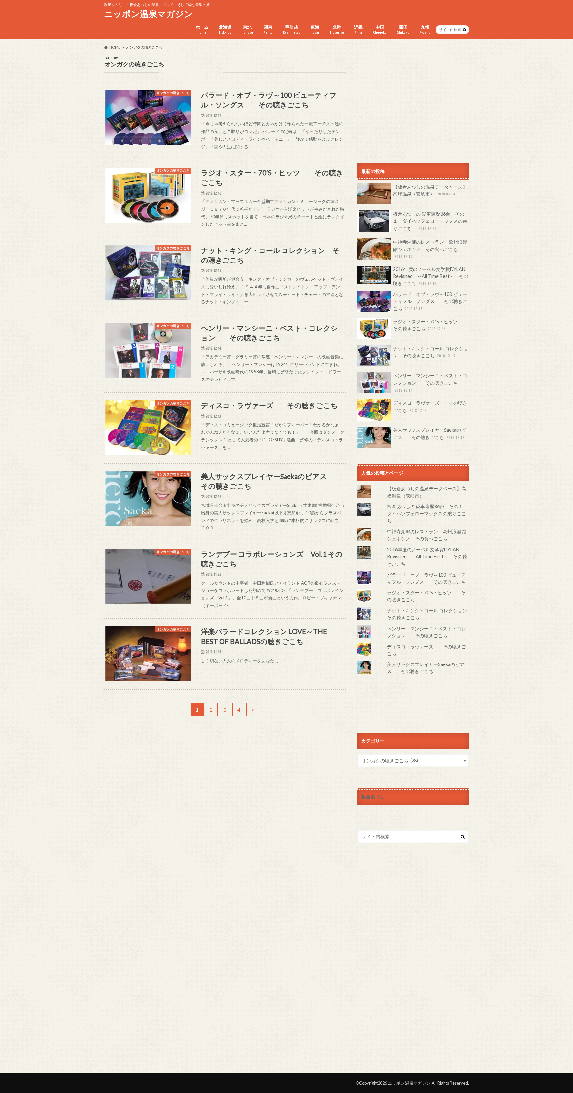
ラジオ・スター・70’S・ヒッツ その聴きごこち (430, 325)
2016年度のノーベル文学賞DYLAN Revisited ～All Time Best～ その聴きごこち (430, 276)
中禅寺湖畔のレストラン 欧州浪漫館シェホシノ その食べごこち (430, 249)
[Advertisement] (413, 102)
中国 (380, 29)
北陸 (337, 29)
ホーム (202, 29)
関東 (268, 29)
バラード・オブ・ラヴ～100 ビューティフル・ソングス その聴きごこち (430, 301)
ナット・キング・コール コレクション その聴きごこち (430, 352)
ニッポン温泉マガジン (148, 13)
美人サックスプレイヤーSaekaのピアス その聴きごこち (429, 433)
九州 (424, 29)
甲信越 (291, 29)
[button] (148, 117)
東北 (247, 29)
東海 (315, 29)
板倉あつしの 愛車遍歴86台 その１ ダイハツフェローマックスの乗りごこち (430, 221)
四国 (403, 29)
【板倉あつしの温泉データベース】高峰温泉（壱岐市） (430, 190)
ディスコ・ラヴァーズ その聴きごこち (430, 406)
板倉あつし (373, 796)
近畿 (358, 29)
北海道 (225, 29)
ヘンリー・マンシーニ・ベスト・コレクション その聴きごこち (430, 382)
